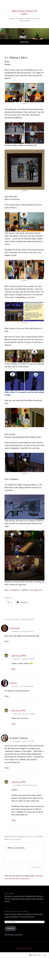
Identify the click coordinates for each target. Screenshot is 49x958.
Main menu (24, 42)
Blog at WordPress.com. (24, 948)
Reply (7, 641)
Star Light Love (36, 590)
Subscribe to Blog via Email (17, 911)
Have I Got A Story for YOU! (24, 12)
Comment (35, 867)
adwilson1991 (18, 655)
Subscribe (10, 928)
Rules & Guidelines (12, 590)
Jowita (13, 683)
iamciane (15, 628)
